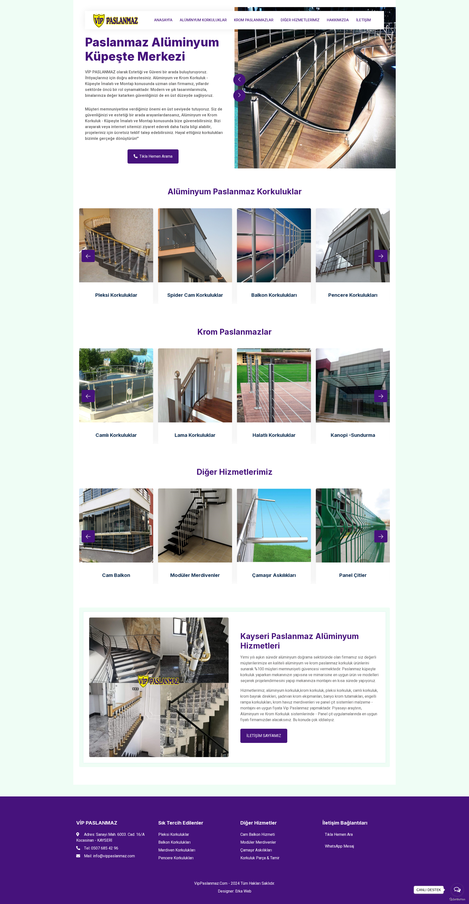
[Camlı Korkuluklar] (116, 385)
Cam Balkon (116, 575)
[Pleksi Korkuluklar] (116, 245)
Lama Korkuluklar (195, 435)
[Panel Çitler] (353, 525)
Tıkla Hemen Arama (155, 156)
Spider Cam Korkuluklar (195, 295)
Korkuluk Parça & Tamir (259, 858)
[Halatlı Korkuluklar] (274, 385)
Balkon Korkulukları (274, 295)
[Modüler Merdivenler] (195, 525)
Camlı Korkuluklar (116, 435)
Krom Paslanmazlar (253, 20)
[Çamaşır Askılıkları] (274, 525)
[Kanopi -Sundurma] (353, 385)
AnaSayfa (163, 20)
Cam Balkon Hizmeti (257, 835)
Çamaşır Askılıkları (274, 575)
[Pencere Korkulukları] (353, 245)
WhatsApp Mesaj (339, 846)
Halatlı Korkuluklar (274, 435)
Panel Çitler (353, 575)
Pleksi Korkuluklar (116, 295)
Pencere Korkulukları (352, 295)
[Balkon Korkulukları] (274, 245)
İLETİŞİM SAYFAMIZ (263, 736)
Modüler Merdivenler (195, 575)
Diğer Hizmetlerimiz (300, 20)
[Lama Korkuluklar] (195, 385)
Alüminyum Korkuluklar (203, 20)
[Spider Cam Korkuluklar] (195, 245)
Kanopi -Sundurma (353, 435)
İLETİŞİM (363, 20)
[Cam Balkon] (116, 525)
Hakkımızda (338, 20)
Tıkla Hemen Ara (339, 835)
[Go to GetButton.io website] (457, 899)
